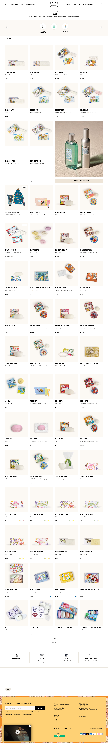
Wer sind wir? (57, 715)
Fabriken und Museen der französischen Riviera (89, 707)
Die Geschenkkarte (83, 703)
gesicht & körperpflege (43, 32)
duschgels (65, 31)
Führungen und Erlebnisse (86, 4)
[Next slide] (101, 27)
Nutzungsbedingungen (59, 705)
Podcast (55, 719)
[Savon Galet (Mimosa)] (69, 520)
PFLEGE (12, 4)
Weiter (54, 642)
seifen (54, 31)
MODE (16, 4)
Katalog (55, 720)
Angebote (68, 4)
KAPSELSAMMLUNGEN (30, 4)
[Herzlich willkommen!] (54, 4)
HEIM (21, 4)
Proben (75, 4)
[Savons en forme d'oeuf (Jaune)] (75, 596)
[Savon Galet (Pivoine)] (44, 558)
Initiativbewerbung (83, 716)
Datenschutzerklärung (59, 708)
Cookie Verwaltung (58, 709)
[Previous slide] (7, 27)
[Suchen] (96, 4)
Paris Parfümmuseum (83, 704)
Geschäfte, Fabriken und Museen (61, 716)
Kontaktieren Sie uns (58, 721)
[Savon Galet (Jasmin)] (44, 520)
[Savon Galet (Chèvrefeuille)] (94, 520)
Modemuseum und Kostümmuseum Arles (88, 709)
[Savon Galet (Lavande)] (19, 558)
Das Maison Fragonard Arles (85, 708)
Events (55, 718)
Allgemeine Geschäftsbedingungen (61, 704)
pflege (8, 689)
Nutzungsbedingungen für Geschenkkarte (63, 707)
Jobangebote (81, 717)
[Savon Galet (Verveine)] (19, 520)
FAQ (55, 703)
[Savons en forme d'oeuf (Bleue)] (50, 596)
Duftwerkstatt (82, 705)
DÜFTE (6, 4)
